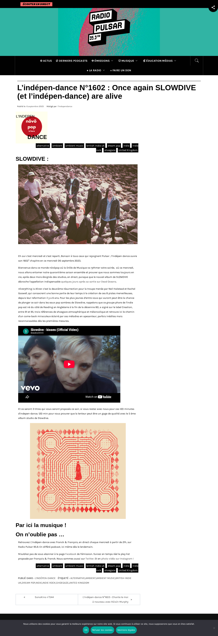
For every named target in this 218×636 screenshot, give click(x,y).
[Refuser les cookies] (214, 630)
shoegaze (109, 150)
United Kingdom (128, 150)
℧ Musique (126, 60)
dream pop (114, 145)
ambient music (74, 145)
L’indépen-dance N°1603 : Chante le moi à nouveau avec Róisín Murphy (105, 599)
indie (126, 145)
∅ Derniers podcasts (71, 60)
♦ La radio (94, 70)
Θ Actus (46, 60)
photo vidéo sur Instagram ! (117, 558)
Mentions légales (126, 630)
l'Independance (65, 106)
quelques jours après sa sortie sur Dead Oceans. (89, 281)
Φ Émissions (101, 60)
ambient (57, 145)
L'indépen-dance (45, 578)
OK (85, 630)
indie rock (49, 582)
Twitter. (90, 558)
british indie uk (95, 145)
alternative (43, 145)
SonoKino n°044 (44, 597)
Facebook (70, 553)
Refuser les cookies (102, 630)
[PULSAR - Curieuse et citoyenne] (109, 31)
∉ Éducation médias (158, 60)
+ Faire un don (120, 70)
